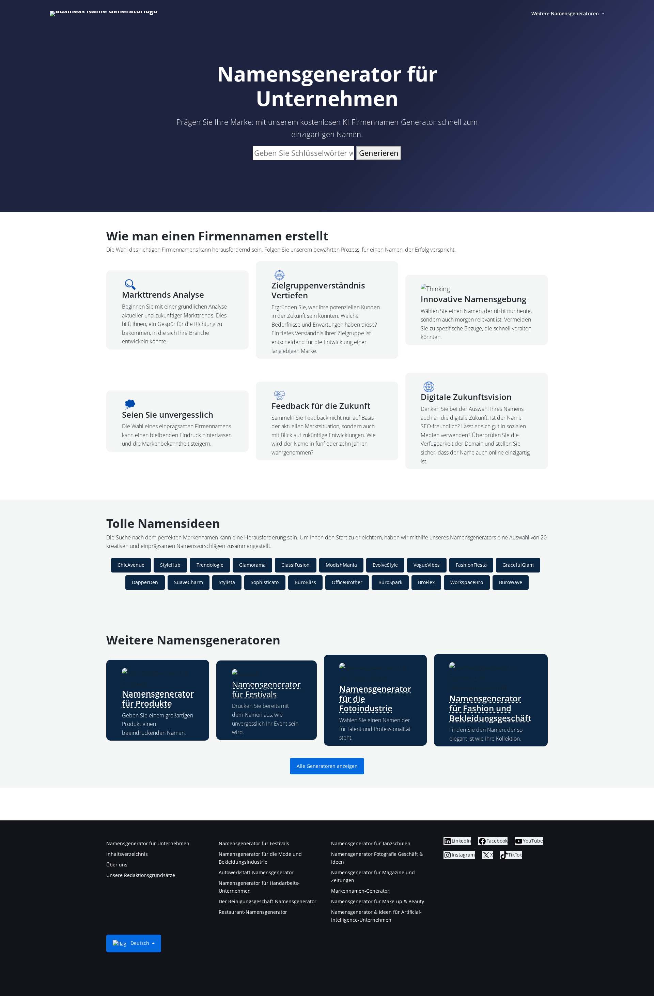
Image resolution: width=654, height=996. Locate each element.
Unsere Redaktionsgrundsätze (140, 875)
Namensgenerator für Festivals (266, 689)
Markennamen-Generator (360, 891)
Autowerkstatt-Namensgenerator (256, 872)
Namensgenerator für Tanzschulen (370, 843)
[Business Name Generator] (103, 13)
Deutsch (140, 943)
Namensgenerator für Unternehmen (147, 843)
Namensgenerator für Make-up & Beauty (377, 901)
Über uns (116, 864)
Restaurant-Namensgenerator (253, 912)
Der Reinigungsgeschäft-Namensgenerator (267, 901)
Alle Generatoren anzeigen (327, 766)
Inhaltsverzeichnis (127, 854)
